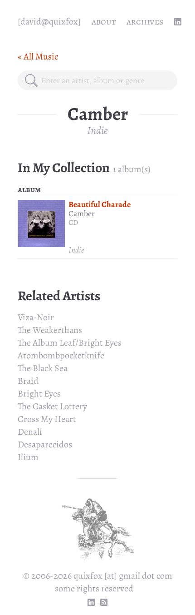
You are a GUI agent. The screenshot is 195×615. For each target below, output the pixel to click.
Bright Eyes (39, 393)
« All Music (38, 56)
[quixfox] (49, 21)
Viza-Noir (36, 317)
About (104, 21)
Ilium (28, 457)
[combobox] (105, 80)
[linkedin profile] (177, 21)
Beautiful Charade (99, 204)
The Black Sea (43, 368)
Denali (30, 432)
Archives (145, 21)
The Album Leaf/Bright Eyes (70, 343)
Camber (81, 213)
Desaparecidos (45, 444)
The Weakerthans (50, 330)
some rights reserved (94, 588)
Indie (97, 130)
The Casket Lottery (52, 406)
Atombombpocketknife (61, 355)
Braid (28, 381)
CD (73, 223)
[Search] (31, 80)
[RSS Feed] (103, 602)
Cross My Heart (47, 419)
